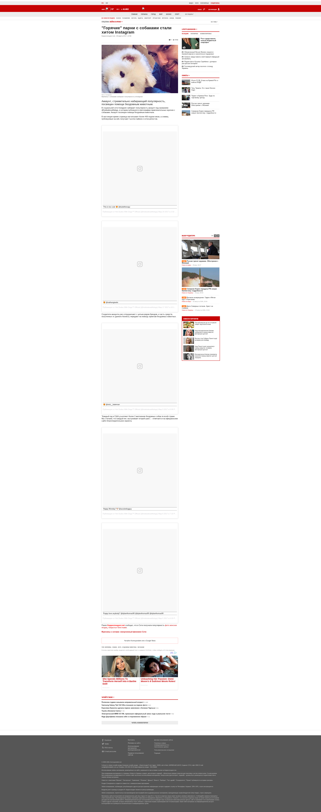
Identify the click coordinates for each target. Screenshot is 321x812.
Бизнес (168, 14)
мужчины (108, 647)
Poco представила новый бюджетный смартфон (208, 40)
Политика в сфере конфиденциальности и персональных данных (161, 745)
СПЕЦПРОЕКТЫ (215, 3)
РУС (103, 3)
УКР (107, 3)
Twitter (107, 744)
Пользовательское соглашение (164, 750)
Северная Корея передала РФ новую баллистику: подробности (203, 112)
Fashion (118, 18)
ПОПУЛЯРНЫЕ (204, 3)
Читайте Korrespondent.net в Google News (140, 641)
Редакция (157, 753)
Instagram (141, 647)
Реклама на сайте (134, 743)
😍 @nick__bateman (111, 404)
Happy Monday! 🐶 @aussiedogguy (117, 509)
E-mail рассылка (110, 751)
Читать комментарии (140, 722)
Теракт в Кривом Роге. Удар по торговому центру (203, 97)
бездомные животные (129, 647)
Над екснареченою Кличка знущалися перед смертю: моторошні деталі (204, 332)
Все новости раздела (108, 18)
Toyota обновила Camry (113, 711)
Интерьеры (165, 18)
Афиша (172, 18)
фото (119, 647)
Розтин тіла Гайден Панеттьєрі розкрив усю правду (206, 339)
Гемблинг (178, 18)
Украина (144, 14)
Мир (161, 14)
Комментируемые (206, 34)
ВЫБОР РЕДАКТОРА (188, 235)
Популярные (194, 34)
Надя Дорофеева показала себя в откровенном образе (126, 717)
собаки (114, 647)
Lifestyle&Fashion (188, 29)
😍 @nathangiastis (110, 302)
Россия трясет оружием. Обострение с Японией (200, 104)
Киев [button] (103, 9)
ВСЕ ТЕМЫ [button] (214, 22)
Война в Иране (115, 21)
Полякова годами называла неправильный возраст (125, 702)
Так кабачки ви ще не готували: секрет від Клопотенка (206, 323)
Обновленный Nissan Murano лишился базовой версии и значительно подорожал (198, 53)
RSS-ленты (109, 748)
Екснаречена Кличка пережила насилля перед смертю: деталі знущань (206, 355)
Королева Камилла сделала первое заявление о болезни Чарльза (130, 708)
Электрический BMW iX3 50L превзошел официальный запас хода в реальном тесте (138, 714)
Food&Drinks (126, 18)
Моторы (134, 18)
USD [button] (117, 9)
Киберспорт (147, 18)
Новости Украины (187, 293)
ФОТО (196, 3)
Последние (185, 34)
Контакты (131, 740)
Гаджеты (140, 18)
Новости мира (186, 265)
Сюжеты (185, 75)
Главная (134, 14)
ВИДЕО (191, 3)
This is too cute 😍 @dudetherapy (116, 207)
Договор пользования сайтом (163, 740)
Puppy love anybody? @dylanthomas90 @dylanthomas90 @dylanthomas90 (133, 613)
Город (153, 14)
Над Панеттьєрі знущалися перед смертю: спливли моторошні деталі (204, 348)
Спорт (177, 14)
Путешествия (157, 18)
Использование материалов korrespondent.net (134, 748)
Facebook (108, 740)
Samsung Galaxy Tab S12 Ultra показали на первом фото (126, 705)
